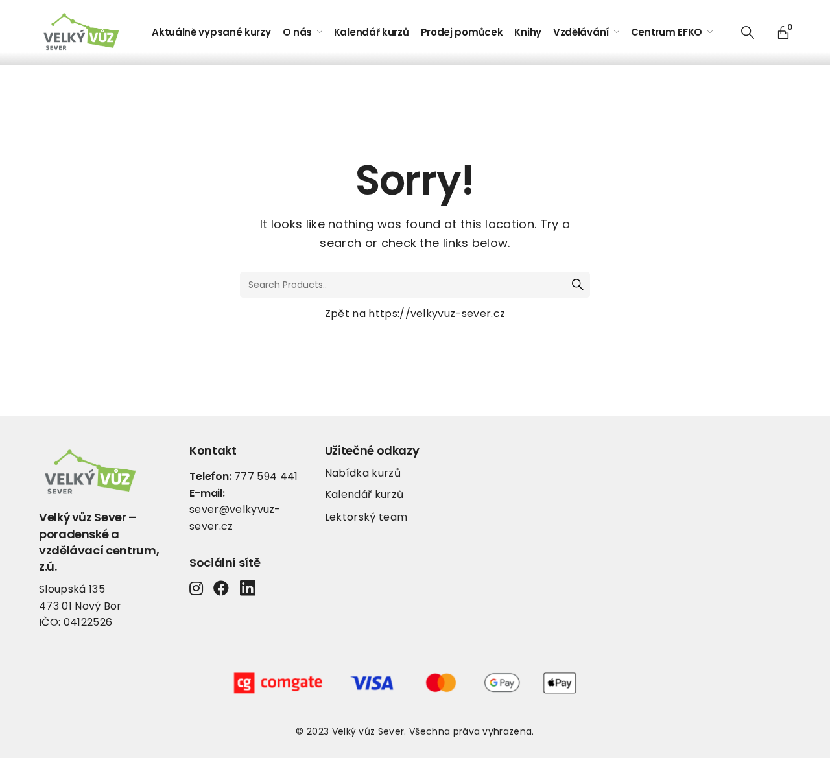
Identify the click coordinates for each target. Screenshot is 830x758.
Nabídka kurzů (363, 473)
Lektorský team (366, 517)
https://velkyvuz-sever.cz (436, 313)
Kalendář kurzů (364, 494)
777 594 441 (266, 476)
